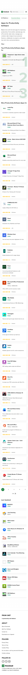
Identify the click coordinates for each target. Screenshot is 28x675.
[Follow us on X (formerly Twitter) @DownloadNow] (6, 661)
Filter (2, 44)
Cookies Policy (5, 647)
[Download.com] (5, 12)
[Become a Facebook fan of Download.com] (3, 661)
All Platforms (4, 18)
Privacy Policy (5, 642)
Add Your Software (6, 629)
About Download (6, 626)
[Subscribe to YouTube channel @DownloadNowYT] (9, 661)
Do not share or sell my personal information (12, 650)
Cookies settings (6, 653)
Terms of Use (5, 645)
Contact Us (4, 631)
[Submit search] (11, 12)
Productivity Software (15, 18)
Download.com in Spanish (8, 634)
